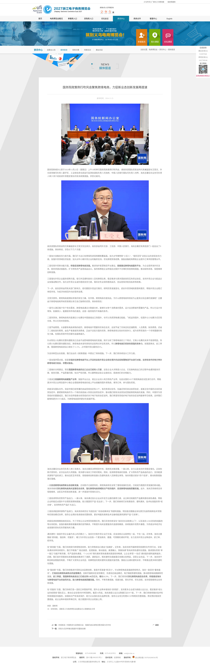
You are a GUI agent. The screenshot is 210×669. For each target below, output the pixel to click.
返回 (157, 625)
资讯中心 (121, 19)
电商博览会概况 (56, 19)
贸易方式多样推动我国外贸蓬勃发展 (72, 629)
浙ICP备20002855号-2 (94, 657)
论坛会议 (105, 19)
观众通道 (155, 42)
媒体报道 (64, 50)
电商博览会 (153, 49)
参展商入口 (72, 19)
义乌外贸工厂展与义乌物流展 (154, 2)
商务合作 (137, 19)
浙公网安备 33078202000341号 (146, 658)
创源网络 (117, 657)
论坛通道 (168, 42)
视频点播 (75, 50)
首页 (40, 19)
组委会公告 (51, 50)
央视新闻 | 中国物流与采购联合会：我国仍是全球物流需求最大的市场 (84, 625)
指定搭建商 (171, 2)
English (169, 19)
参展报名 (142, 42)
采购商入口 (88, 19)
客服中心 (153, 19)
